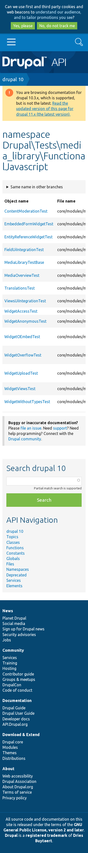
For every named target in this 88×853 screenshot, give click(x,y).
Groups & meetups (18, 679)
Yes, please (23, 26)
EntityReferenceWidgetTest (28, 237)
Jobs (6, 640)
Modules (10, 747)
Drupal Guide (13, 708)
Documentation (17, 700)
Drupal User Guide (18, 713)
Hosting (9, 668)
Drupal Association (19, 781)
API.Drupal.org (15, 724)
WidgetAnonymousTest (25, 321)
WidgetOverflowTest (22, 355)
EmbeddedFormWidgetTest (28, 224)
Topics (12, 537)
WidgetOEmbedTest (22, 336)
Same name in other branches (37, 187)
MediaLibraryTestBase (24, 262)
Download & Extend (21, 734)
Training (9, 663)
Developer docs (16, 719)
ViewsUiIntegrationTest (25, 301)
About (8, 768)
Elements (14, 586)
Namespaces (17, 569)
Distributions (13, 758)
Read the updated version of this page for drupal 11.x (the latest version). (44, 108)
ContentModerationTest (25, 211)
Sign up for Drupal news (23, 629)
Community (13, 650)
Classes (13, 542)
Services (13, 580)
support (60, 428)
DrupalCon (11, 685)
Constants (15, 553)
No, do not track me (57, 26)
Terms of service (17, 792)
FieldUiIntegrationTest (24, 249)
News (7, 611)
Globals (13, 558)
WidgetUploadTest (21, 373)
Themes (9, 753)
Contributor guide (18, 674)
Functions (15, 548)
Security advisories (19, 634)
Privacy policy (14, 798)
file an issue (31, 428)
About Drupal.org (17, 787)
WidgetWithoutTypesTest (27, 401)
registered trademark (46, 835)
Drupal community (24, 439)
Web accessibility (17, 776)
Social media (13, 623)
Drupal (11, 835)
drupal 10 (12, 79)
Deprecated (16, 575)
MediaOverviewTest (21, 275)
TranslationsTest (19, 288)
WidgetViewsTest (19, 388)
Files (10, 564)
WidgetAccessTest (20, 311)
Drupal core (12, 742)
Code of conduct (17, 690)
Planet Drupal (14, 618)
